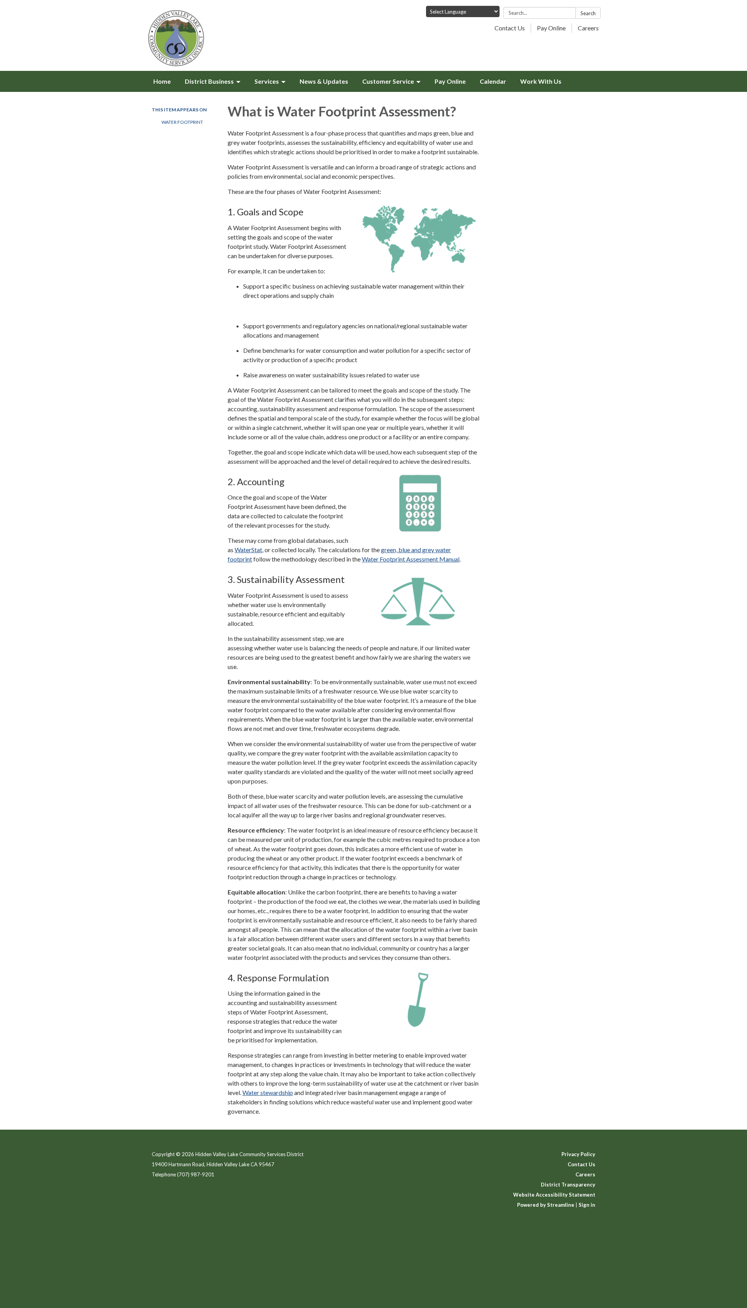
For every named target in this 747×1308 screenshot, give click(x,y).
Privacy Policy (578, 1154)
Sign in (587, 1205)
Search (588, 13)
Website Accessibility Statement (554, 1195)
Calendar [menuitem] (493, 81)
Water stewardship (267, 1092)
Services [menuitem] (266, 81)
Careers (588, 28)
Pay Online (551, 28)
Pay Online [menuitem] (450, 81)
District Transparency (568, 1184)
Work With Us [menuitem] (540, 81)
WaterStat (248, 549)
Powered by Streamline (545, 1205)
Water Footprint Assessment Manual (410, 559)
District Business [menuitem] (209, 81)
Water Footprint (182, 122)
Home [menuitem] (162, 81)
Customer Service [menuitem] (388, 81)
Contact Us (509, 28)
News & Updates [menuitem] (324, 81)
